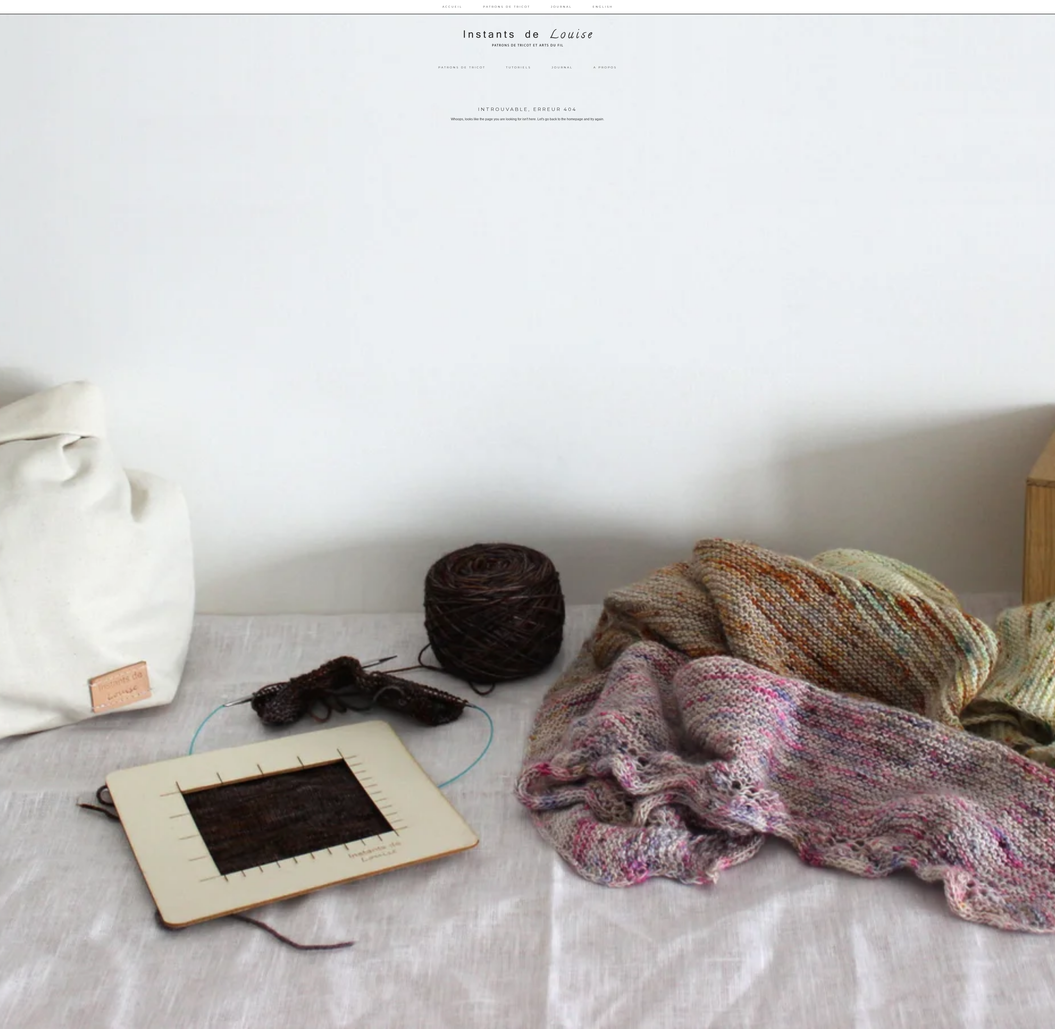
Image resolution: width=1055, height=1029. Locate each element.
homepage (575, 119)
